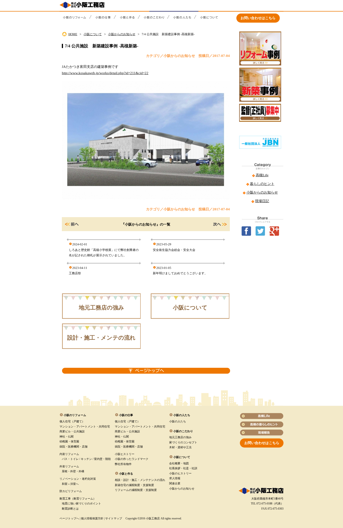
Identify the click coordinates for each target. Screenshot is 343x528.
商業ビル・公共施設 (72, 431)
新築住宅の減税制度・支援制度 (134, 485)
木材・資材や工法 (180, 447)
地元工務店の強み (101, 308)
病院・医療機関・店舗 (74, 446)
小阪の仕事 (126, 415)
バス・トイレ (70, 459)
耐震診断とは (70, 508)
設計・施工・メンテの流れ (101, 338)
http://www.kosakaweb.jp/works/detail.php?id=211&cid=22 (105, 73)
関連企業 (174, 483)
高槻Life (262, 175)
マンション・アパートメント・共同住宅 (85, 426)
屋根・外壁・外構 (73, 471)
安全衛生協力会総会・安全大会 (174, 250)
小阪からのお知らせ (121, 34)
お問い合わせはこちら (258, 18)
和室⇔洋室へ (70, 484)
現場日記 (262, 201)
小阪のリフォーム (75, 415)
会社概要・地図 (179, 463)
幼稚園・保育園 (69, 441)
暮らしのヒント (262, 184)
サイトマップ (113, 518)
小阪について (93, 34)
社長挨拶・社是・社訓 (183, 468)
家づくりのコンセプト (183, 442)
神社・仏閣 (67, 436)
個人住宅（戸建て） (72, 421)
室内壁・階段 (102, 459)
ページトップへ (69, 518)
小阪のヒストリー (180, 473)
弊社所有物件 (123, 464)
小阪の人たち (177, 421)
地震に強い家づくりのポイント (81, 503)
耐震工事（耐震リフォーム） (78, 498)
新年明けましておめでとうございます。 (180, 273)
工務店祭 (75, 273)
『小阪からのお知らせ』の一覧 (145, 224)
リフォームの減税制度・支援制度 (136, 490)
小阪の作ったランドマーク (131, 459)
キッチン (86, 459)
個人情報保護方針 (92, 518)
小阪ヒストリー (124, 454)
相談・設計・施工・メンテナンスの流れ (140, 480)
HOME (72, 34)
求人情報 (174, 478)
